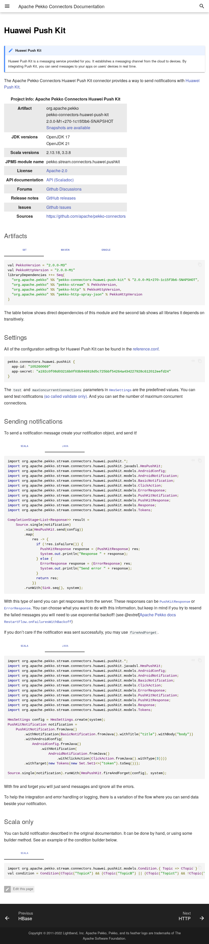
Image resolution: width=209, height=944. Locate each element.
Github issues (58, 207)
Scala (24, 446)
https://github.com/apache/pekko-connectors (86, 216)
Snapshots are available (68, 127)
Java (65, 446)
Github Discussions (64, 189)
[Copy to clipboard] (199, 265)
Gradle (105, 250)
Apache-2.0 (56, 170)
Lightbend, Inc (73, 932)
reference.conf (146, 349)
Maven (65, 250)
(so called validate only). (66, 396)
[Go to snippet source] (194, 361)
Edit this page (22, 888)
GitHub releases (61, 198)
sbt (24, 250)
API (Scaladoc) (60, 180)
